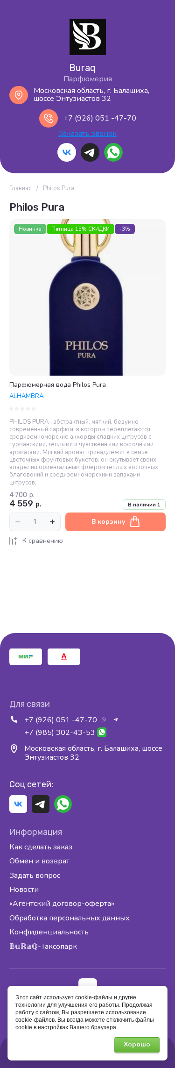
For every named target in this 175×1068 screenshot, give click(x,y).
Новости (24, 889)
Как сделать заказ (40, 847)
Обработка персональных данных (69, 918)
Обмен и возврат (39, 861)
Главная (20, 188)
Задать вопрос (34, 875)
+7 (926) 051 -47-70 (99, 118)
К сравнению (42, 540)
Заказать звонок (87, 134)
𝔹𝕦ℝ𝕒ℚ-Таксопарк (43, 946)
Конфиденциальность (49, 932)
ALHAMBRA (26, 396)
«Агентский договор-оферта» (61, 903)
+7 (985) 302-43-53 (59, 732)
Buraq (82, 68)
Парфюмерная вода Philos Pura (57, 384)
